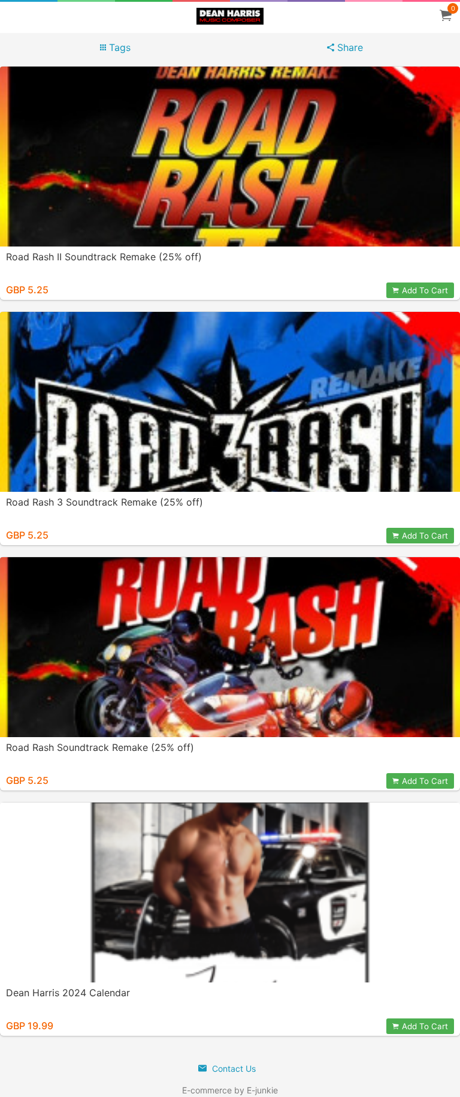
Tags (118, 47)
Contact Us (233, 1068)
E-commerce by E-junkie (230, 1090)
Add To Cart (425, 290)
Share (348, 47)
